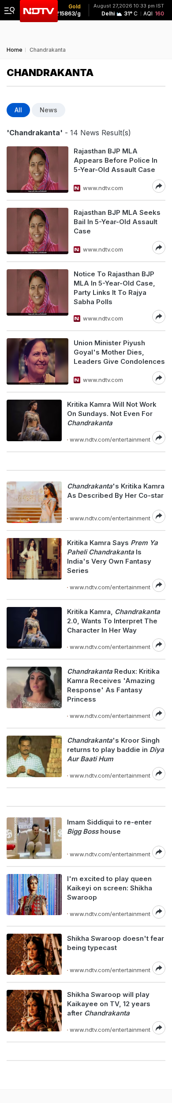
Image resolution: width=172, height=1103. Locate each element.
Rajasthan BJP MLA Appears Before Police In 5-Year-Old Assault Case (115, 160)
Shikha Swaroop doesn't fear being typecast (115, 943)
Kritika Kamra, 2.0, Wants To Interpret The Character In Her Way (113, 620)
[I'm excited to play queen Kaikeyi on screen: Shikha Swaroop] (34, 896)
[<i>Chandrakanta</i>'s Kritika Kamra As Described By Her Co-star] (34, 502)
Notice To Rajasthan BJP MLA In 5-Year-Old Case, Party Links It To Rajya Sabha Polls (114, 288)
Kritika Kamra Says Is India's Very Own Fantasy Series (112, 556)
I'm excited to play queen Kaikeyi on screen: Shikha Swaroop (109, 887)
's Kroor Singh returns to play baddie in (115, 749)
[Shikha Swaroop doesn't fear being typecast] (34, 954)
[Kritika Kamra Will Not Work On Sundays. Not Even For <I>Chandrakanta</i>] (34, 422)
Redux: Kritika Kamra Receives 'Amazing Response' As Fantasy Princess (113, 685)
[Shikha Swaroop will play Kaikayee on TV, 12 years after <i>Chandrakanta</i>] (34, 1012)
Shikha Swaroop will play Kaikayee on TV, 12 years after (108, 1003)
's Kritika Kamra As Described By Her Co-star (116, 491)
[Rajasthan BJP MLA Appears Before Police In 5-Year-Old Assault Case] (37, 169)
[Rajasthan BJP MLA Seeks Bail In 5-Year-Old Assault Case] (37, 231)
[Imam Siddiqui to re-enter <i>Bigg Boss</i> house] (34, 838)
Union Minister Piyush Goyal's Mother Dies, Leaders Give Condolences (119, 352)
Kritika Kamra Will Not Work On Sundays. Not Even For (112, 413)
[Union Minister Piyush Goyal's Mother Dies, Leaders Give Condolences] (37, 361)
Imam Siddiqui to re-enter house (109, 827)
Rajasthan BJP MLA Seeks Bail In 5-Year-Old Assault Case (117, 221)
